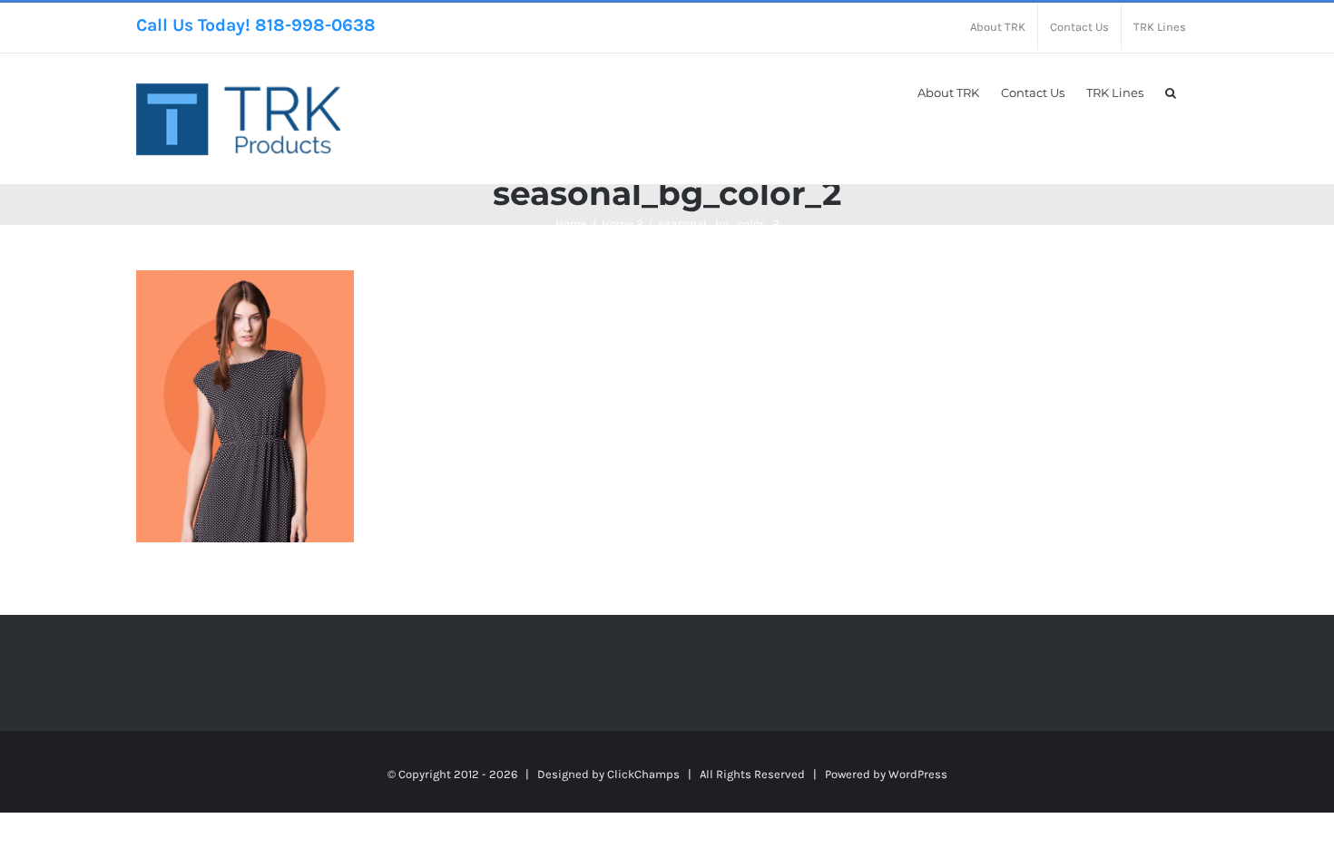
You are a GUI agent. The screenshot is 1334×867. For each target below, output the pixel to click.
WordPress (917, 774)
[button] (1170, 92)
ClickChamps (643, 774)
